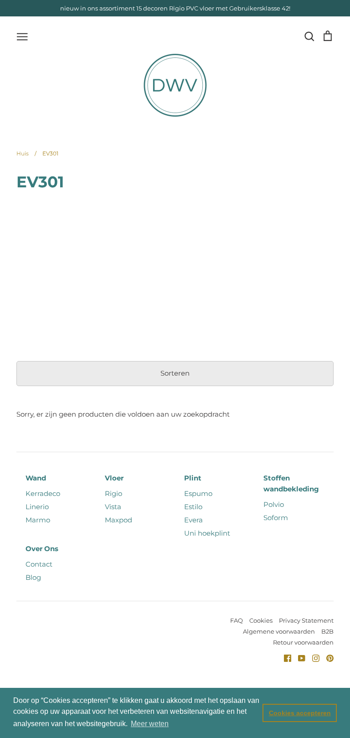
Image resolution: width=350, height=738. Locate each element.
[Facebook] (284, 657)
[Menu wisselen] (22, 36)
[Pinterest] (326, 657)
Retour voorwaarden (303, 642)
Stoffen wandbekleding (291, 483)
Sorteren (175, 373)
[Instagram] (312, 657)
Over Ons (42, 548)
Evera (193, 520)
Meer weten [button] (150, 724)
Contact (39, 564)
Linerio (37, 506)
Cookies (261, 620)
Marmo (38, 520)
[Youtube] (298, 657)
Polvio (273, 504)
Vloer (114, 478)
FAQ (236, 620)
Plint (192, 478)
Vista (113, 506)
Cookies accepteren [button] (300, 713)
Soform (275, 517)
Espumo (198, 493)
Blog (33, 577)
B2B (327, 631)
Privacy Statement (306, 620)
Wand (36, 478)
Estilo (193, 506)
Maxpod (118, 520)
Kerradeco (43, 493)
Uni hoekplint (207, 533)
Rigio (113, 493)
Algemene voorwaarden (279, 631)
